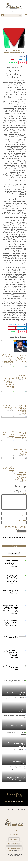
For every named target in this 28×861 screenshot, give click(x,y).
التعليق (24, 493)
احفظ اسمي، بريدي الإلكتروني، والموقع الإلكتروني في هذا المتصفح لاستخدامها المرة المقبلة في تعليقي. (14, 528)
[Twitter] (19, 801)
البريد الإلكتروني (22, 515)
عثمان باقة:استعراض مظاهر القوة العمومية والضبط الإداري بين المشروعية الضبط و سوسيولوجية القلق (8, 359)
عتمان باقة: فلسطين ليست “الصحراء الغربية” (8, 407)
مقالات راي (7, 52)
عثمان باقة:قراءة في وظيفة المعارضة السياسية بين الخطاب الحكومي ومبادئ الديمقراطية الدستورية (20, 476)
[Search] (2, 15)
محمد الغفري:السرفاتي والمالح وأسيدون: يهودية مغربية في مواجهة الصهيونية (21, 434)
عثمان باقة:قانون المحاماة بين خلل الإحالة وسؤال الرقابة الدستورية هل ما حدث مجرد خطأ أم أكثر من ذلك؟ (9, 383)
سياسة (12, 52)
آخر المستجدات (18, 52)
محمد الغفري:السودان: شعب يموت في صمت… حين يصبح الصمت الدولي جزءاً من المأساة (21, 358)
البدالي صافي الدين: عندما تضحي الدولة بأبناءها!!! (8, 468)
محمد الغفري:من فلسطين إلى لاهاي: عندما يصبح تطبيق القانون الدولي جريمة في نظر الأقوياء (20, 409)
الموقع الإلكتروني (22, 520)
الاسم (24, 511)
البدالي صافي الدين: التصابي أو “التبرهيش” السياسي (20, 452)
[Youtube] (14, 801)
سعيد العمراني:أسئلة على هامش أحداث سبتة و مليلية (8, 433)
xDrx (10, 851)
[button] (22, 56)
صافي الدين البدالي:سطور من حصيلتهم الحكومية (21, 377)
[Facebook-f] (22, 801)
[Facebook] (17, 12)
